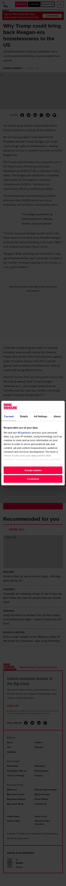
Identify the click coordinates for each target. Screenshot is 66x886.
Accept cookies (33, 470)
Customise (33, 479)
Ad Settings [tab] (40, 416)
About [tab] (57, 416)
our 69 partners (22, 432)
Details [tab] (24, 416)
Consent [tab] (9, 416)
